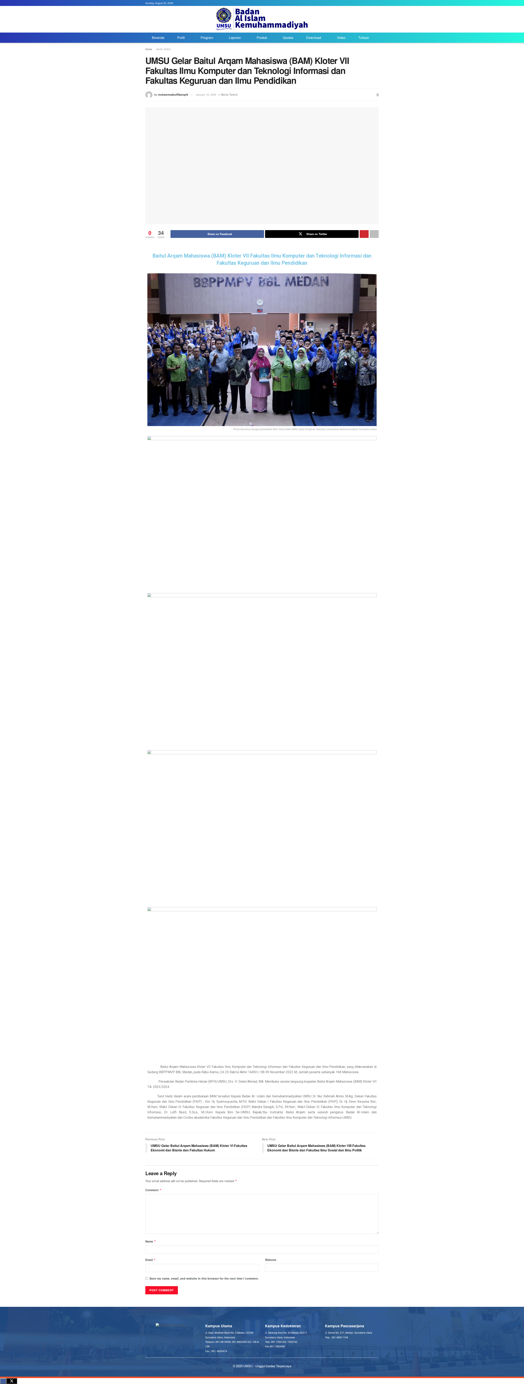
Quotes (288, 37)
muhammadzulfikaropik (173, 94)
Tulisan (363, 37)
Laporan (235, 37)
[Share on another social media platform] (374, 234)
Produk (262, 37)
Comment (153, 1190)
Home (148, 49)
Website (270, 1260)
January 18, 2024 (206, 94)
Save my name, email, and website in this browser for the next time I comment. (204, 1278)
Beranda (158, 37)
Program (207, 37)
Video (341, 37)
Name (150, 1241)
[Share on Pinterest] (364, 234)
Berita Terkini (163, 49)
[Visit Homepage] (262, 19)
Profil (181, 37)
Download (313, 37)
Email (150, 1260)
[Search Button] (377, 38)
